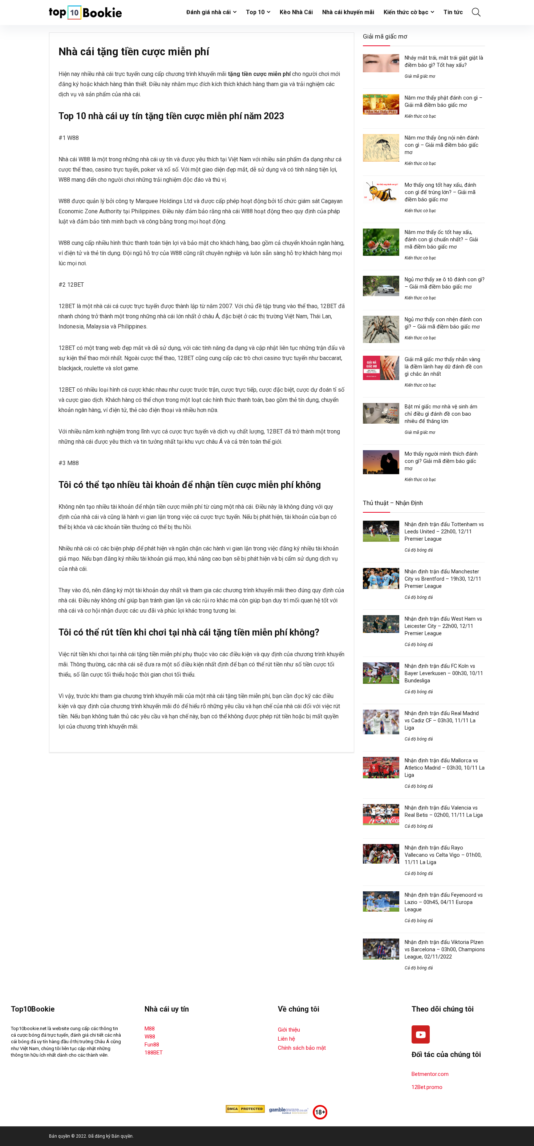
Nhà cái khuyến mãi (348, 12)
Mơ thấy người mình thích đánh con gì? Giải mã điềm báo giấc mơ (441, 461)
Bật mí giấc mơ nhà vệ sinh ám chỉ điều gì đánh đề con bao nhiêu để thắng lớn (441, 414)
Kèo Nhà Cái (296, 12)
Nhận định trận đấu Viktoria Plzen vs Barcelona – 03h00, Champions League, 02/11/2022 (445, 949)
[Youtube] (421, 1034)
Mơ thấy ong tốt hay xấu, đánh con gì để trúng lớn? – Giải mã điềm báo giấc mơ (440, 192)
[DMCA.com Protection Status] (245, 1108)
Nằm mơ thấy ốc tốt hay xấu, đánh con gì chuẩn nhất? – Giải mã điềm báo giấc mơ (441, 239)
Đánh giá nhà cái (208, 12)
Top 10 (255, 12)
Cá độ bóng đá (419, 550)
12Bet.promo (427, 1087)
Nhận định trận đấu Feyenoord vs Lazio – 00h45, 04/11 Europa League (444, 902)
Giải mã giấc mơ (420, 76)
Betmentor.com (430, 1074)
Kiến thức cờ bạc (406, 12)
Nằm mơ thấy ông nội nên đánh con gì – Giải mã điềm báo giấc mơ (442, 145)
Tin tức (453, 12)
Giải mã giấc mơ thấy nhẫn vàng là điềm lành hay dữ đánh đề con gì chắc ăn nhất (443, 366)
